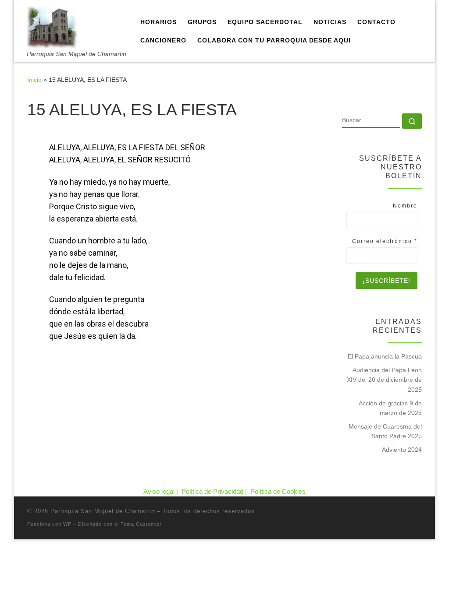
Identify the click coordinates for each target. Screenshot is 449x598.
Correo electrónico (384, 241)
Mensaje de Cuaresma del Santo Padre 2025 (385, 431)
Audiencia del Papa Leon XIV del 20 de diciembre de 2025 (384, 379)
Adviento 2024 (402, 449)
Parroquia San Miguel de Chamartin (102, 511)
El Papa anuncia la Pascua (385, 356)
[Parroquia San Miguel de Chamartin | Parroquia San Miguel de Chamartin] (52, 25)
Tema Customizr (141, 524)
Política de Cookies (278, 491)
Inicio (34, 79)
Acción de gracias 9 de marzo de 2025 (390, 408)
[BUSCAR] (371, 120)
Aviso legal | (161, 491)
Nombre (405, 206)
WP (67, 524)
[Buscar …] (412, 121)
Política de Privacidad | (215, 491)
